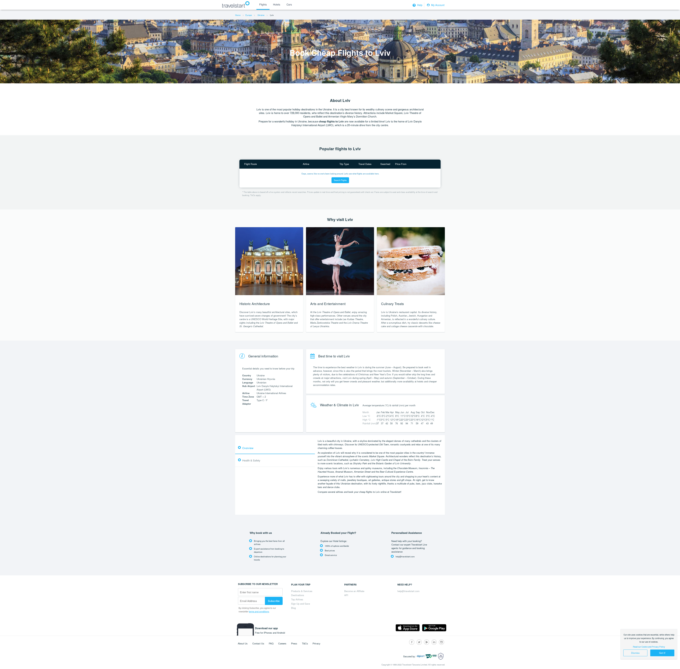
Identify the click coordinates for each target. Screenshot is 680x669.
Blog (293, 608)
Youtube (426, 642)
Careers (282, 643)
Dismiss (635, 652)
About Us (243, 643)
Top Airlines (297, 599)
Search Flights (340, 180)
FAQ (271, 643)
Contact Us (258, 643)
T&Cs (305, 643)
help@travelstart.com (408, 591)
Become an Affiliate (354, 591)
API (346, 595)
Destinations (297, 595)
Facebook (411, 642)
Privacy (316, 643)
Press (294, 643)
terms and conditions (259, 611)
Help (419, 5)
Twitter (419, 642)
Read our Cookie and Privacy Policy (649, 646)
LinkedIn (434, 642)
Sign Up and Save (300, 603)
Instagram (441, 642)
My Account (437, 5)
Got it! (662, 652)
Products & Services (301, 591)
